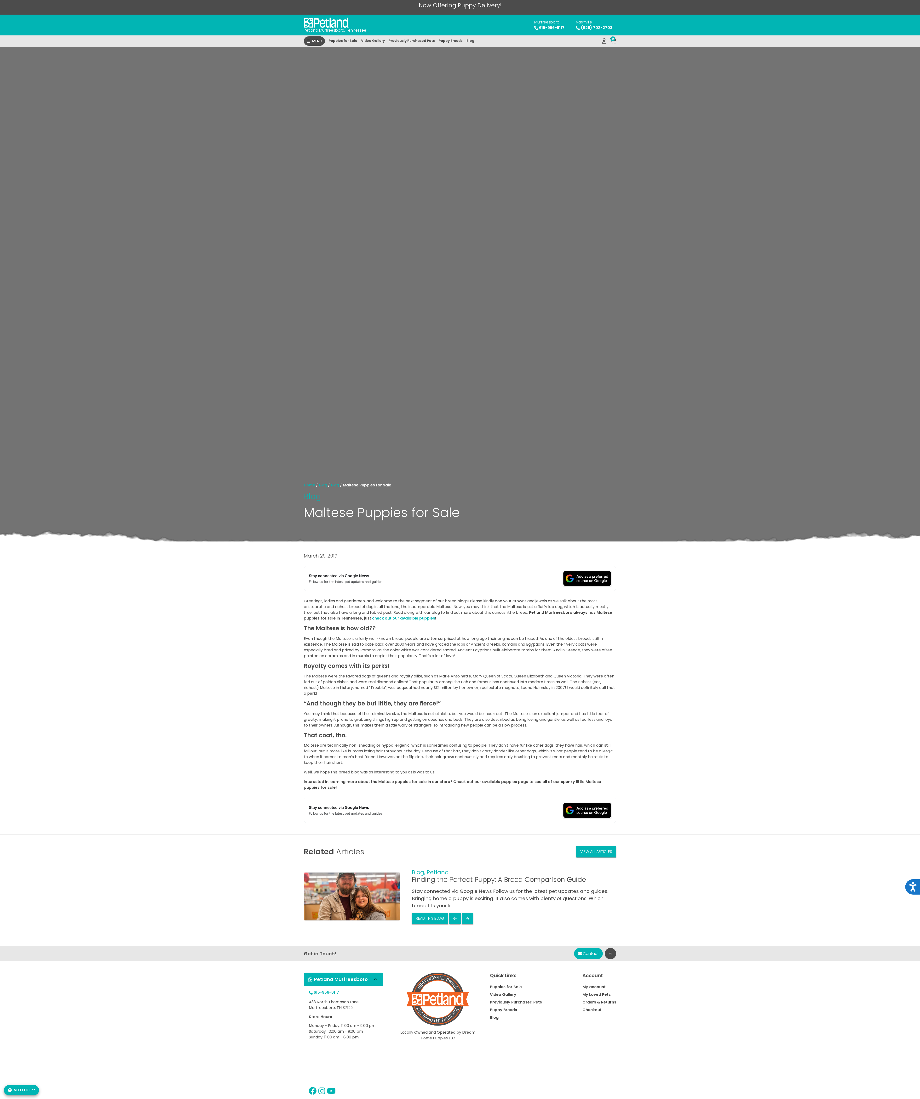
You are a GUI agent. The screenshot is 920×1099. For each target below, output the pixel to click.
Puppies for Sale (343, 40)
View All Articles (596, 851)
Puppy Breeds (451, 40)
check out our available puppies (403, 618)
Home (309, 485)
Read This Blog (430, 918)
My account (594, 987)
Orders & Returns (599, 1002)
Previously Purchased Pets (412, 40)
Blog (470, 40)
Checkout (592, 1010)
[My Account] (604, 41)
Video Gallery (373, 40)
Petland (438, 872)
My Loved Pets (596, 994)
